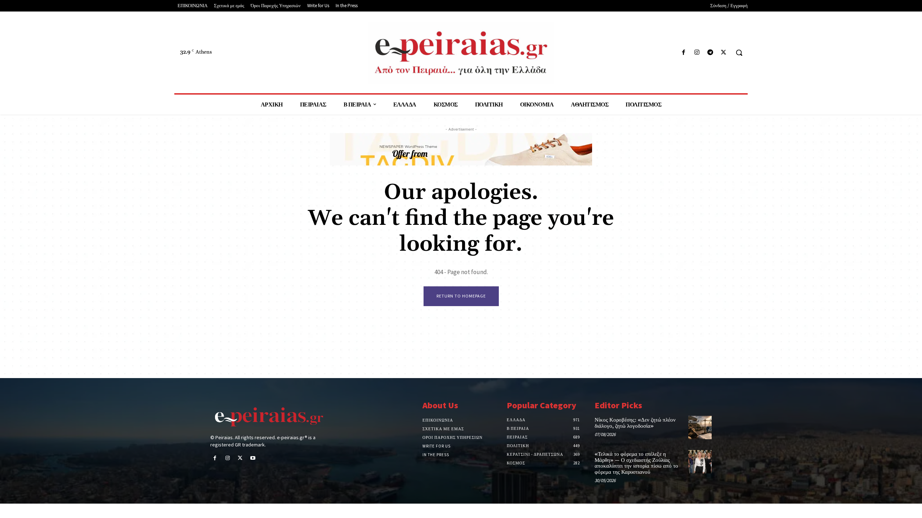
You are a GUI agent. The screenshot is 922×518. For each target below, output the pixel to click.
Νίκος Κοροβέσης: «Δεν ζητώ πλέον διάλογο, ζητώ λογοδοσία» (635, 423)
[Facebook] (683, 53)
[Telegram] (710, 53)
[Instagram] (697, 53)
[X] (724, 53)
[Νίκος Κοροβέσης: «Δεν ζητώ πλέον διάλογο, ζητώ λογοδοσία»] (700, 427)
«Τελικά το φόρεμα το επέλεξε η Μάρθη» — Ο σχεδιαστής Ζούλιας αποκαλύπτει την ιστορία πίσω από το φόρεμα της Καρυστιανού (636, 463)
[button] (739, 52)
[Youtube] (253, 458)
